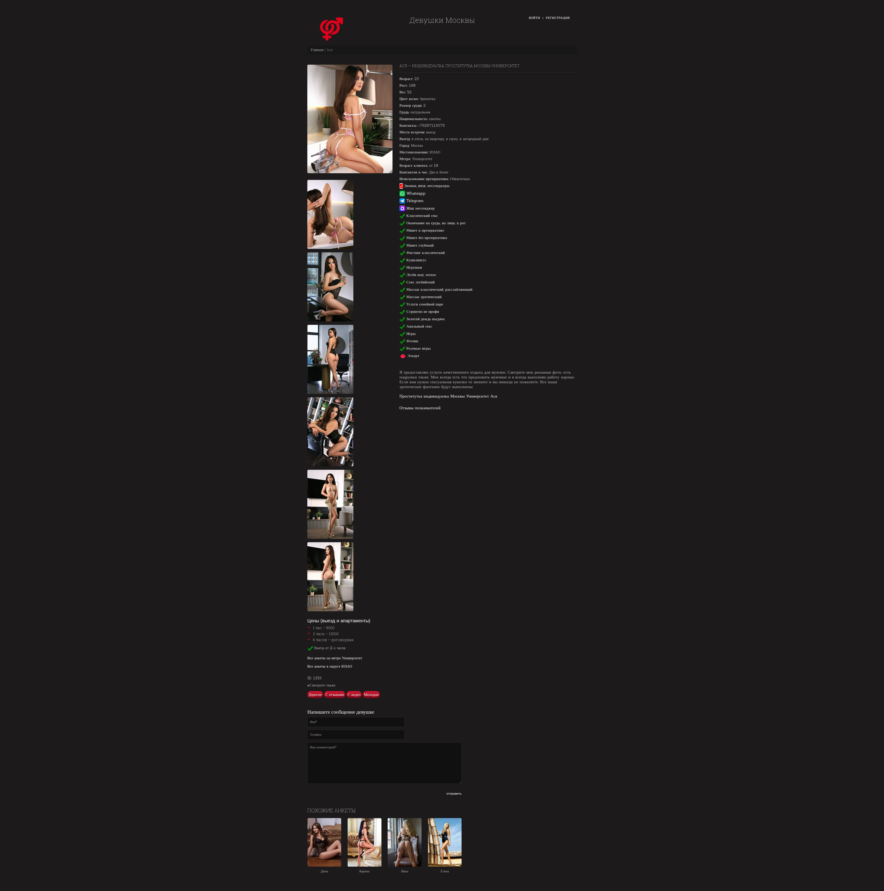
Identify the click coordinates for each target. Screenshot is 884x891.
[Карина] (364, 842)
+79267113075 (431, 125)
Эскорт (412, 355)
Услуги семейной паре (424, 304)
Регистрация (558, 18)
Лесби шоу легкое (420, 274)
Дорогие (315, 694)
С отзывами (334, 694)
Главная (317, 49)
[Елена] (445, 842)
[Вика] (404, 842)
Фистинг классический (425, 252)
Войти (534, 18)
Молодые (371, 694)
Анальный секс (418, 326)
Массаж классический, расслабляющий (438, 289)
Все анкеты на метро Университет (334, 658)
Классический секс (421, 215)
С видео (354, 694)
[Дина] (324, 842)
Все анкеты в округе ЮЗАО (329, 666)
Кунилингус (415, 260)
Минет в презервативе (424, 230)
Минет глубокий (419, 245)
